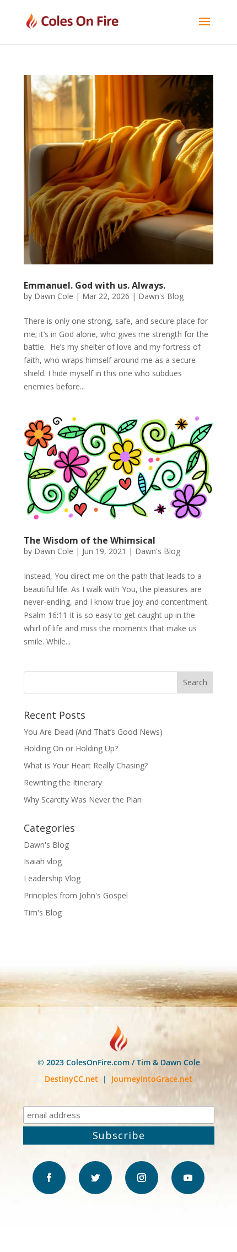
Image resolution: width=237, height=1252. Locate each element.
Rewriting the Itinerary (63, 782)
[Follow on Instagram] (141, 1177)
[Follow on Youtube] (187, 1177)
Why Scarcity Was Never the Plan (83, 799)
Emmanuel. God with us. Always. (94, 285)
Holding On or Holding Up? (71, 748)
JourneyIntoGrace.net (151, 1079)
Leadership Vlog (52, 878)
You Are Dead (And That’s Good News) (93, 732)
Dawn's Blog (161, 296)
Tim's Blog (43, 912)
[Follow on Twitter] (95, 1177)
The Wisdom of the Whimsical (89, 540)
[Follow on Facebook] (49, 1177)
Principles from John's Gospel (76, 895)
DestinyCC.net (71, 1079)
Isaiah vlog (43, 861)
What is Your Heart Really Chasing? (86, 765)
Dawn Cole (53, 296)
